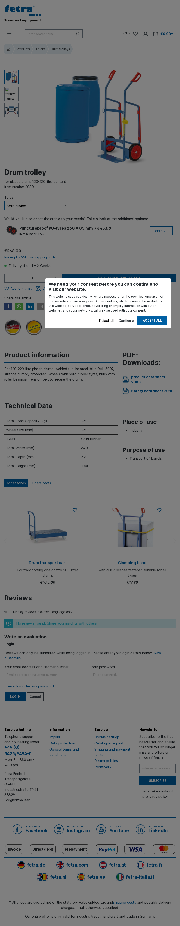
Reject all (106, 320)
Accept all (152, 320)
